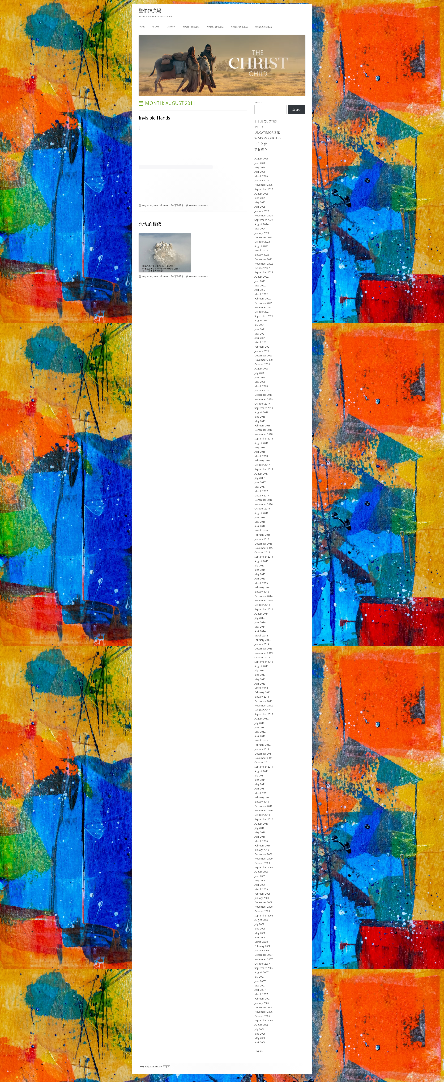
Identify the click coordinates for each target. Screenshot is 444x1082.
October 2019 (262, 403)
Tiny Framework (152, 1067)
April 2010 (260, 836)
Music (259, 127)
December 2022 (263, 259)
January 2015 (261, 591)
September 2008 (263, 915)
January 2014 (261, 644)
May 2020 (260, 381)
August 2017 (261, 473)
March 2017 (261, 491)
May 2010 (260, 832)
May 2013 (260, 679)
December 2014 (263, 596)
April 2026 (260, 171)
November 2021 (263, 307)
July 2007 (259, 976)
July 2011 (259, 775)
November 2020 (263, 359)
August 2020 (261, 368)
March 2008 (261, 941)
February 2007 (262, 998)
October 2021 (262, 311)
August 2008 (261, 919)
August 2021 (261, 320)
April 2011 (260, 788)
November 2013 (263, 653)
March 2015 (261, 583)
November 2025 (263, 184)
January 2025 (261, 211)
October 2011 (262, 762)
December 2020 (263, 355)
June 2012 (260, 727)
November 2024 (263, 215)
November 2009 (263, 858)
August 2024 (261, 224)
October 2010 (262, 814)
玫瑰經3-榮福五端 (239, 26)
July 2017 (259, 478)
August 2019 (261, 412)
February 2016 (262, 534)
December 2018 (263, 429)
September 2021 (263, 316)
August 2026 (261, 158)
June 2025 (260, 198)
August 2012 (261, 718)
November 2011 (263, 758)
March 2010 (261, 841)
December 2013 (263, 648)
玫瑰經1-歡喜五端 (191, 26)
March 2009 (261, 889)
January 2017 (261, 495)
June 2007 (260, 981)
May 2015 (260, 574)
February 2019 (262, 425)
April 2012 (260, 736)
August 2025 (261, 193)
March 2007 (261, 994)
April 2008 (260, 937)
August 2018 (261, 443)
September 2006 (263, 1020)
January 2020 (261, 390)
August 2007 (261, 972)
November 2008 (263, 906)
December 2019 (263, 394)
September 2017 (263, 469)
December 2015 (263, 543)
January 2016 (261, 539)
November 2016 (263, 504)
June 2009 (260, 876)
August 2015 (261, 561)
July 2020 (259, 373)
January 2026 (261, 180)
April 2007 (260, 990)
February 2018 (262, 460)
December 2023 (263, 237)
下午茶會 (178, 205)
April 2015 (260, 578)
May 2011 (260, 784)
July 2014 (259, 618)
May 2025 (260, 202)
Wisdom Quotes (267, 138)
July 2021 (259, 324)
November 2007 (263, 959)
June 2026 (260, 163)
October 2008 (262, 911)
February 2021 (262, 346)
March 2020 (261, 386)
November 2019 (263, 399)
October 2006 (262, 1016)
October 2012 (262, 709)
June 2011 (260, 779)
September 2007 (263, 968)
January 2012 (261, 749)
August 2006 (261, 1024)
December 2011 (263, 753)
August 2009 (261, 871)
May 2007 (260, 985)
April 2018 (260, 451)
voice (166, 205)
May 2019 (260, 421)
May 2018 (260, 447)
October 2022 (262, 268)
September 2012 (263, 714)
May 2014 (260, 626)
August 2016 (261, 513)
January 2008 (261, 950)
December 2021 (263, 303)
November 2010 (263, 810)
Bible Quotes (265, 121)
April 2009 (260, 884)
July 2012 (259, 723)
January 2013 (261, 696)
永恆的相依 (150, 224)
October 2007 (262, 963)
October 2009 (262, 863)
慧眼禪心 (260, 149)
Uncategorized (267, 132)
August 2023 (261, 246)
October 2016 (262, 508)
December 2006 (263, 1007)
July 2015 (259, 565)
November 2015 (263, 548)
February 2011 (262, 797)
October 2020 (262, 364)
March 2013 (261, 688)
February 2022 (262, 298)
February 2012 (262, 744)
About (155, 26)
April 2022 (260, 289)
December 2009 (263, 854)
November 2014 (263, 600)
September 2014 (263, 609)
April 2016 (260, 526)
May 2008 (260, 933)
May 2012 (260, 731)
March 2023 (261, 250)
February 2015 (262, 587)
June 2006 (260, 1033)
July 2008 (259, 924)
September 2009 (263, 867)
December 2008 (263, 902)
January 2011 (261, 801)
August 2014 (261, 613)
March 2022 (261, 294)
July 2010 (259, 828)
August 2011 (261, 771)
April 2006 (260, 1042)
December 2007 (263, 954)
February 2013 (262, 692)
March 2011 (261, 793)
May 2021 (260, 333)
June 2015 (260, 569)
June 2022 (260, 281)
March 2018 (261, 456)
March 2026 (261, 176)
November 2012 (263, 705)
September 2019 (263, 408)
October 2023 (262, 241)
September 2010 (263, 819)
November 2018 (263, 434)
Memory (171, 26)
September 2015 (263, 556)
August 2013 (261, 666)
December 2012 (263, 701)
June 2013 (260, 674)
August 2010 (261, 823)
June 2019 (260, 416)
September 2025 (263, 189)
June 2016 (260, 517)
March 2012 (261, 740)
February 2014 (262, 639)
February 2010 (262, 845)
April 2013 (260, 683)
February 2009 (262, 893)
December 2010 (263, 806)
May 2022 (260, 285)
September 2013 (263, 661)
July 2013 (259, 670)
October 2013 (262, 657)
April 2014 (260, 631)
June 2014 (260, 622)
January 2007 (261, 1003)
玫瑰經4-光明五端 (263, 26)
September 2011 (263, 766)
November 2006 (263, 1011)
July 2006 (259, 1029)
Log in (258, 1051)
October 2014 (262, 604)
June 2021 (260, 329)
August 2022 (261, 276)
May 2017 (260, 486)
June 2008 (260, 928)
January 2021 (261, 351)
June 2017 (260, 482)
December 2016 (263, 499)
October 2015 (262, 552)
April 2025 (260, 206)
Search (258, 102)
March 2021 (261, 342)
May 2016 (260, 521)
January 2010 (261, 849)
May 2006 (260, 1038)
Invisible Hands (154, 118)
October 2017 (262, 464)
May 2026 (260, 167)
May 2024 (260, 228)
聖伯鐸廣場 (150, 10)
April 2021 (260, 338)
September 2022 (263, 272)
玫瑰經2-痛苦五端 (215, 26)
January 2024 (261, 233)
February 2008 (262, 946)
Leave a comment (198, 205)
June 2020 (260, 377)
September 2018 (263, 438)
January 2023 (261, 254)
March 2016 (261, 530)
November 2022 (263, 263)
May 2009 (260, 880)
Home (142, 26)
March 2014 (261, 635)
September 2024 (263, 219)
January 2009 (261, 898)
